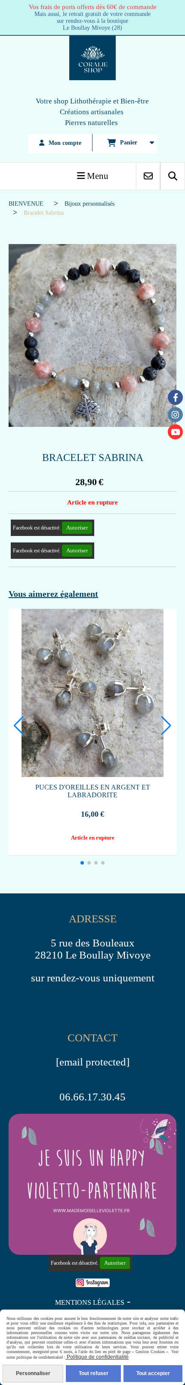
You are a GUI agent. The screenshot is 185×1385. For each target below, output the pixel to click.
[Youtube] (175, 431)
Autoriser (77, 527)
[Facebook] (175, 397)
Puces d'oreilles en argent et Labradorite (92, 791)
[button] (82, 863)
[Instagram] (175, 414)
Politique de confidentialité (97, 1357)
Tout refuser (93, 1373)
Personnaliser (33, 1373)
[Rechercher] (173, 176)
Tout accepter (153, 1373)
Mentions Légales (89, 1302)
